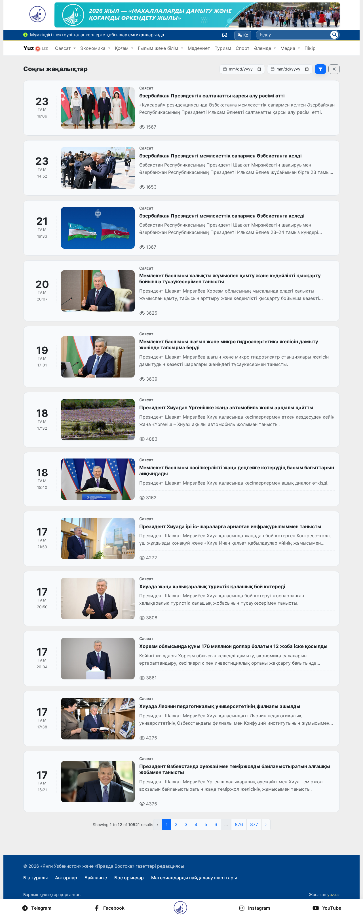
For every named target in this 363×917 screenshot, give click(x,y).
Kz (245, 35)
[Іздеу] (334, 35)
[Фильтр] (320, 69)
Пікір (310, 48)
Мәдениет (199, 48)
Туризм (223, 48)
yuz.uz (333, 894)
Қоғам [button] (122, 48)
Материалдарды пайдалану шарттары (194, 877)
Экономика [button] (93, 48)
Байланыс (96, 877)
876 (239, 824)
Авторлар (66, 877)
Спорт (243, 48)
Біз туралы (35, 877)
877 (254, 824)
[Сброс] (334, 69)
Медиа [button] (288, 48)
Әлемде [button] (263, 48)
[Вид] (225, 35)
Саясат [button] (63, 48)
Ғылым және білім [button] (159, 48)
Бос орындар (129, 877)
